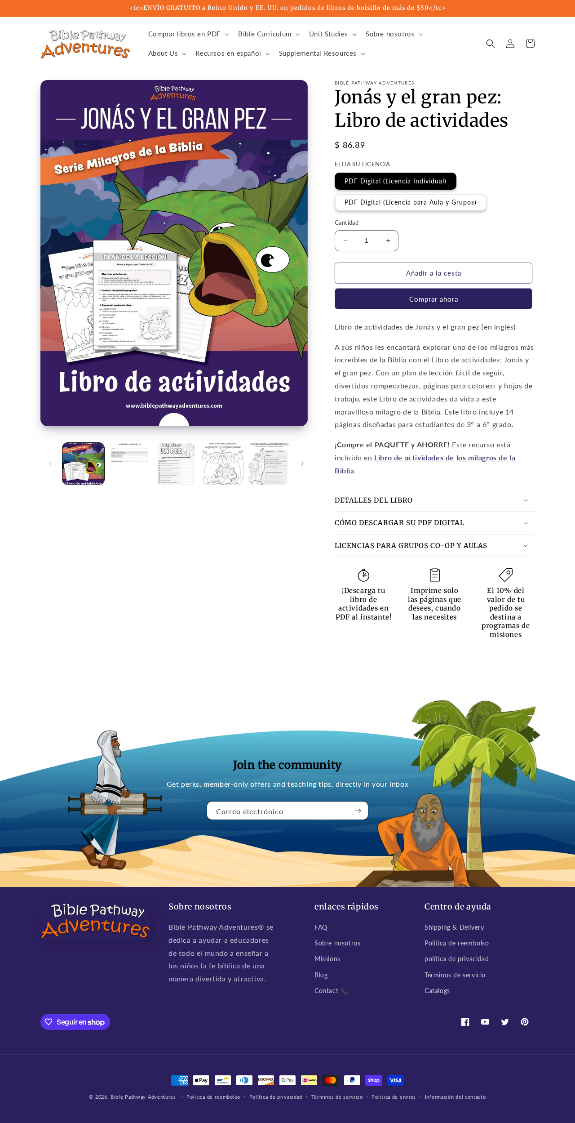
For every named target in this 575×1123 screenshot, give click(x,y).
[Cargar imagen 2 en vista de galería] (129, 464)
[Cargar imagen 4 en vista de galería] (222, 464)
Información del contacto (455, 1097)
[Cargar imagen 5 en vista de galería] (269, 464)
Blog (320, 975)
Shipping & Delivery (454, 927)
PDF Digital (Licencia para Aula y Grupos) (411, 202)
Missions (327, 959)
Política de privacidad (275, 1097)
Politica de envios (394, 1097)
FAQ (320, 927)
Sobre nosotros (337, 943)
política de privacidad (457, 959)
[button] (188, 34)
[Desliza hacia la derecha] (302, 463)
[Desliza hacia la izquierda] (50, 463)
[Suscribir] (358, 810)
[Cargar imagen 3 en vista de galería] (176, 464)
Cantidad (346, 222)
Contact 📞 (331, 990)
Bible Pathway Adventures (143, 1097)
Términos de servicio (455, 975)
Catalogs (437, 990)
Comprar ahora (433, 299)
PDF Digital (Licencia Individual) (396, 181)
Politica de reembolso (457, 943)
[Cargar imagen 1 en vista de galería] (83, 464)
